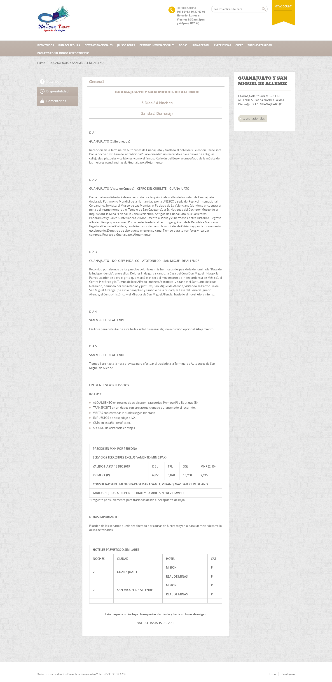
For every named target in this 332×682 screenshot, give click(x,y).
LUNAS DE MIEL (201, 45)
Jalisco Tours (126, 45)
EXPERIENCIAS (222, 45)
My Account (283, 6)
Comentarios (56, 101)
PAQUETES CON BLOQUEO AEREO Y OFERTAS (63, 53)
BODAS (183, 45)
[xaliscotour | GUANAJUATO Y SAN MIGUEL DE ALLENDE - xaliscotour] (54, 20)
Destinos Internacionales (156, 45)
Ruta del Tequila (69, 45)
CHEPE (239, 45)
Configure (288, 674)
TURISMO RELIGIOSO (260, 45)
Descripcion (55, 81)
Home (41, 63)
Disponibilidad (57, 91)
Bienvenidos (45, 45)
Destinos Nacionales (98, 45)
